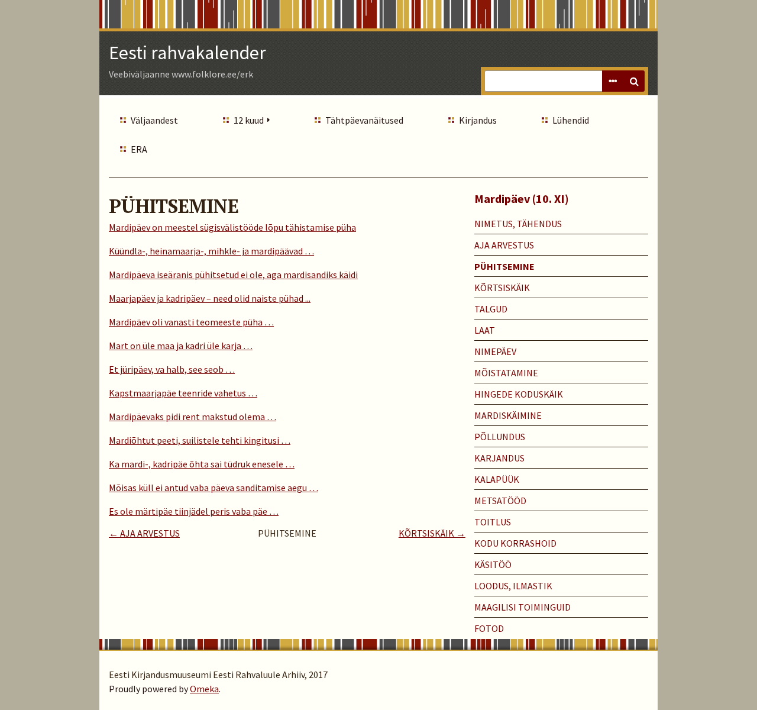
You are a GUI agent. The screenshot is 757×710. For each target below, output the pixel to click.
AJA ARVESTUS (504, 245)
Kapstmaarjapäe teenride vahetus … (183, 393)
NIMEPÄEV (495, 351)
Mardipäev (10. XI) (521, 198)
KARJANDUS (499, 458)
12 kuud (249, 120)
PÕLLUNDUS (499, 437)
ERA (139, 149)
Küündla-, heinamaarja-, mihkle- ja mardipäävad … (211, 251)
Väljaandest (154, 120)
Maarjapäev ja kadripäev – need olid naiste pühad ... (209, 298)
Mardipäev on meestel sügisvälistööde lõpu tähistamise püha (232, 227)
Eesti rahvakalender (187, 52)
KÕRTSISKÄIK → (432, 533)
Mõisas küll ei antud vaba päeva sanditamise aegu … (213, 487)
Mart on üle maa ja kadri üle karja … (181, 345)
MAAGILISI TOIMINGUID (522, 607)
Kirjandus (478, 120)
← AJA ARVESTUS (144, 533)
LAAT (484, 330)
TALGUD (490, 309)
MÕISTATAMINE (506, 373)
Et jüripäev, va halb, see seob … (172, 369)
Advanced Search (612, 81)
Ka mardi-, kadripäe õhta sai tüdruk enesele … (202, 464)
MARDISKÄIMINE (508, 415)
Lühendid (570, 120)
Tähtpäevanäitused (364, 120)
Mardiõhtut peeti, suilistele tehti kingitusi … (199, 440)
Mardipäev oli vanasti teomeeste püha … (191, 322)
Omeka (204, 689)
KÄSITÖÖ (493, 564)
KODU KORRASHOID (515, 543)
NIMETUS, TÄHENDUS (518, 224)
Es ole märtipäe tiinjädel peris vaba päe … (194, 511)
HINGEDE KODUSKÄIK (518, 394)
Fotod (489, 628)
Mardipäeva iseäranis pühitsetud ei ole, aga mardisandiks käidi (233, 274)
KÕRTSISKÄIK (502, 287)
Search (634, 81)
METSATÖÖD (500, 500)
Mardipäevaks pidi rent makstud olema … (192, 416)
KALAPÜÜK (496, 479)
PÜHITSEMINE (504, 266)
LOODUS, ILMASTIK (513, 586)
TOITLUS (492, 522)
